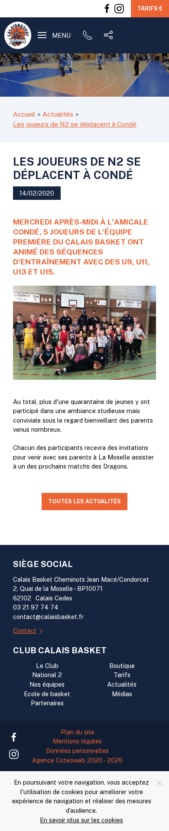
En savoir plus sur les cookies (81, 820)
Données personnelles (77, 750)
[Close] (159, 783)
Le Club (47, 665)
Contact (24, 630)
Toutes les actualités (84, 501)
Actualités (121, 684)
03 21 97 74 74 (35, 607)
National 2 (47, 674)
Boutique (122, 665)
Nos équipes (47, 684)
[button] (54, 35)
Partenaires (47, 703)
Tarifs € (149, 8)
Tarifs (122, 674)
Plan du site (77, 732)
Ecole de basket (47, 693)
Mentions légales (77, 741)
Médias (122, 693)
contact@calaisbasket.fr (48, 616)
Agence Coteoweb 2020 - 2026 (77, 760)
